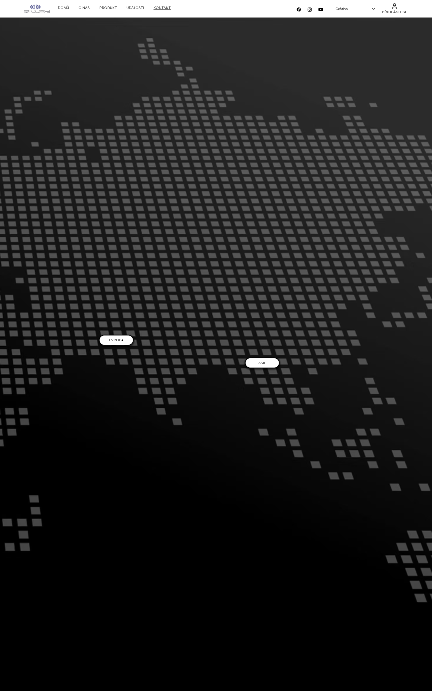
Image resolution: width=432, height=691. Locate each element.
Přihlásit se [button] (394, 12)
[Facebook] (299, 9)
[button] (394, 6)
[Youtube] (321, 9)
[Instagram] (309, 9)
